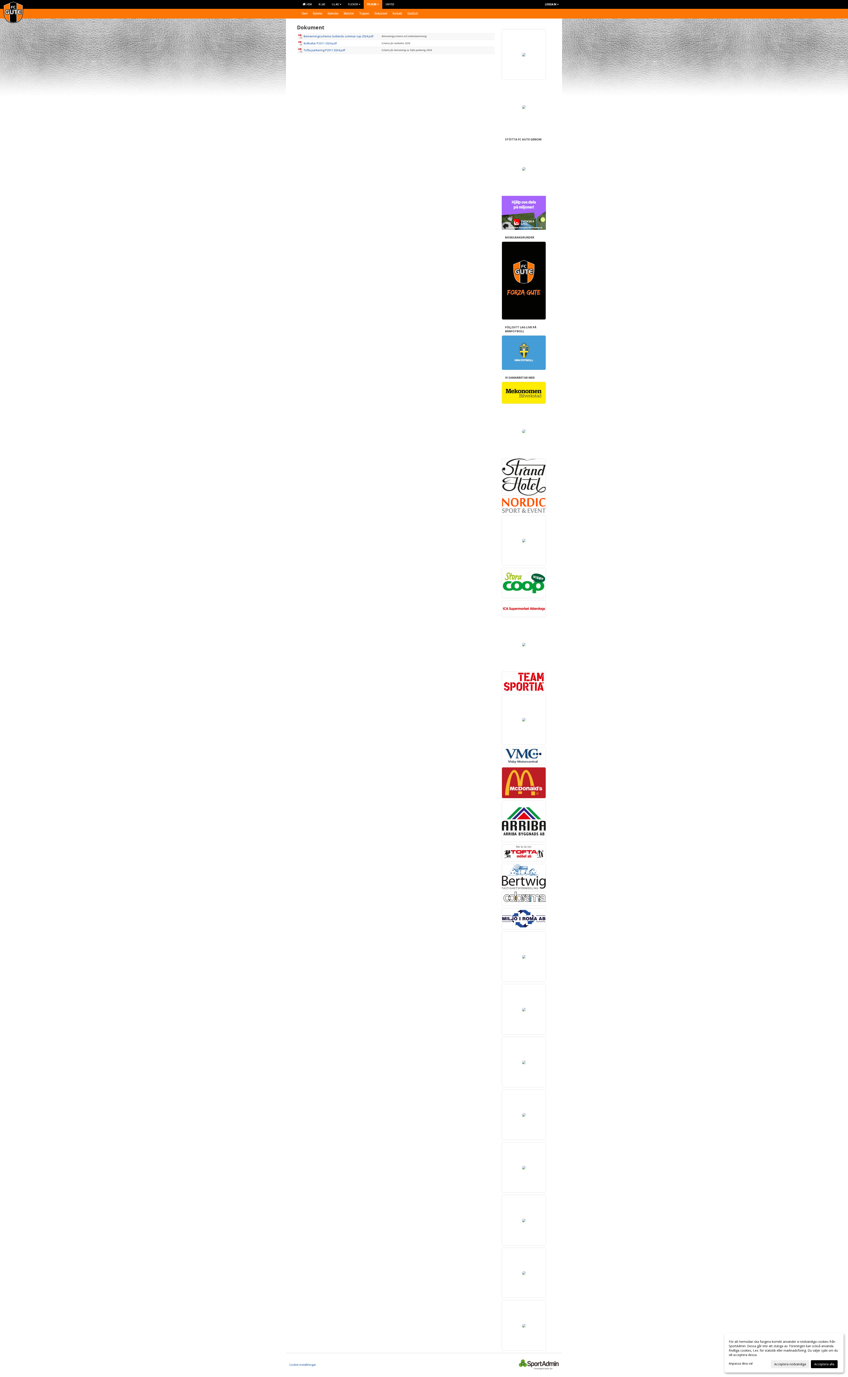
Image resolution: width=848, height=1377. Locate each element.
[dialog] (784, 1353)
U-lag (335, 4)
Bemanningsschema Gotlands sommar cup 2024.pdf (338, 36)
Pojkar (372, 4)
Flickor (353, 4)
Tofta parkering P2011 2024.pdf (324, 50)
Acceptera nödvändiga (790, 1364)
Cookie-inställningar (302, 1365)
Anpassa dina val (741, 1364)
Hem (308, 4)
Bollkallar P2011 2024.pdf (320, 43)
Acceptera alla (824, 1364)
